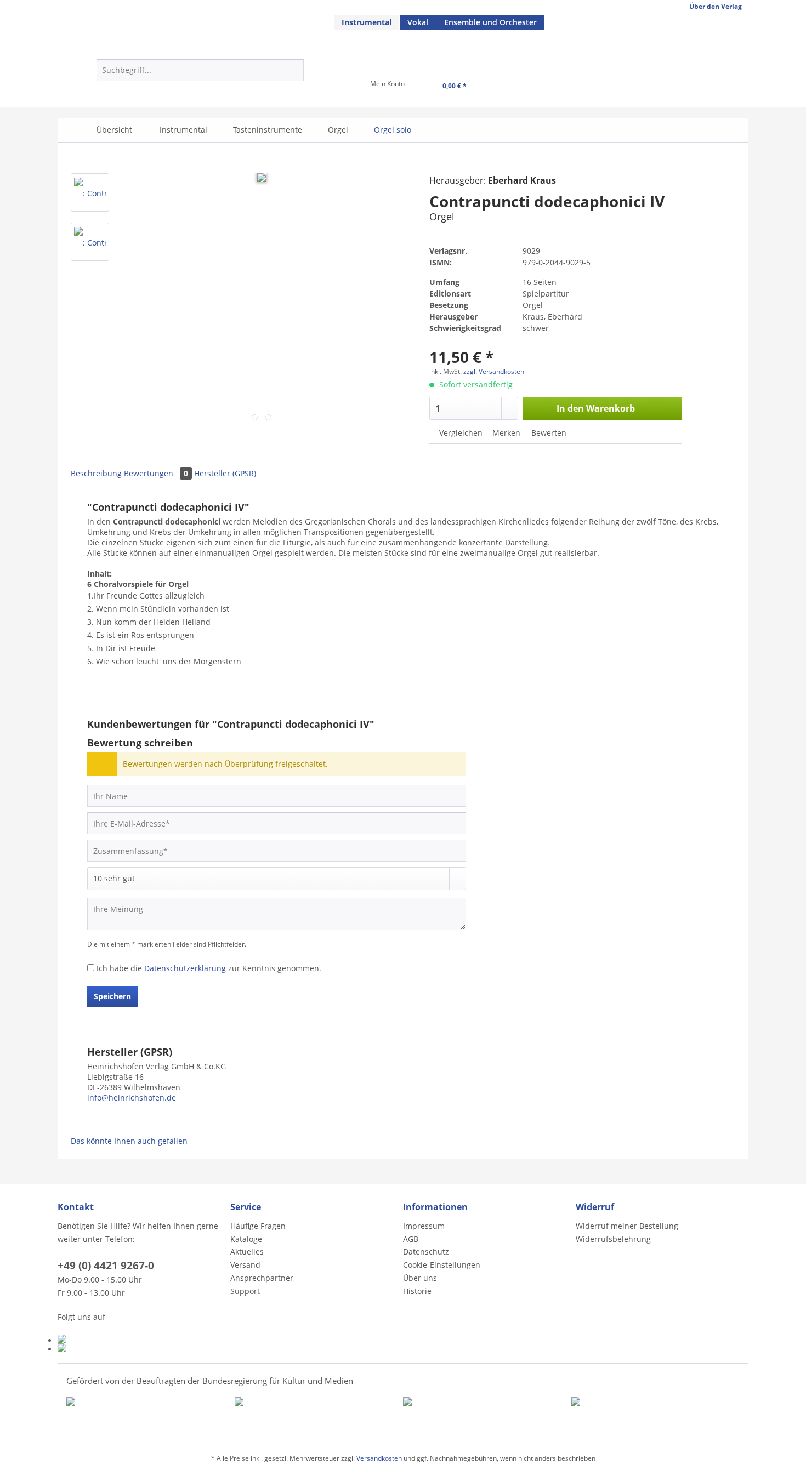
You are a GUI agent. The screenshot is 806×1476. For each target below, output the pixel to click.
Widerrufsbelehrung (613, 1239)
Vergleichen (460, 433)
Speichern (112, 996)
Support (245, 1291)
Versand (245, 1265)
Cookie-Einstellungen (441, 1265)
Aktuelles (247, 1251)
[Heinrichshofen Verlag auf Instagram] (141, 1347)
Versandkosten (379, 1458)
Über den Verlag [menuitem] (715, 6)
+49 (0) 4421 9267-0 (106, 1265)
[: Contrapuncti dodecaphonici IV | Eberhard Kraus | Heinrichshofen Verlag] (90, 192)
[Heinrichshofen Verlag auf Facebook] (141, 1339)
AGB (410, 1239)
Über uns (420, 1278)
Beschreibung (96, 473)
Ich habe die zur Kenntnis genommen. (209, 968)
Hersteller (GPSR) (225, 473)
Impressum (424, 1226)
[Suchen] (293, 70)
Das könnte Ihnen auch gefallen (129, 1141)
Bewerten (547, 433)
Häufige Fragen (258, 1226)
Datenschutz (426, 1251)
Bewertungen (156, 473)
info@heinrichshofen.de (131, 1097)
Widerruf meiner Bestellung (627, 1226)
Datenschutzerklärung (185, 968)
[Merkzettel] (336, 87)
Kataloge (246, 1239)
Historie (417, 1291)
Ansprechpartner (261, 1278)
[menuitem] (367, 22)
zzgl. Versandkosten (493, 371)
